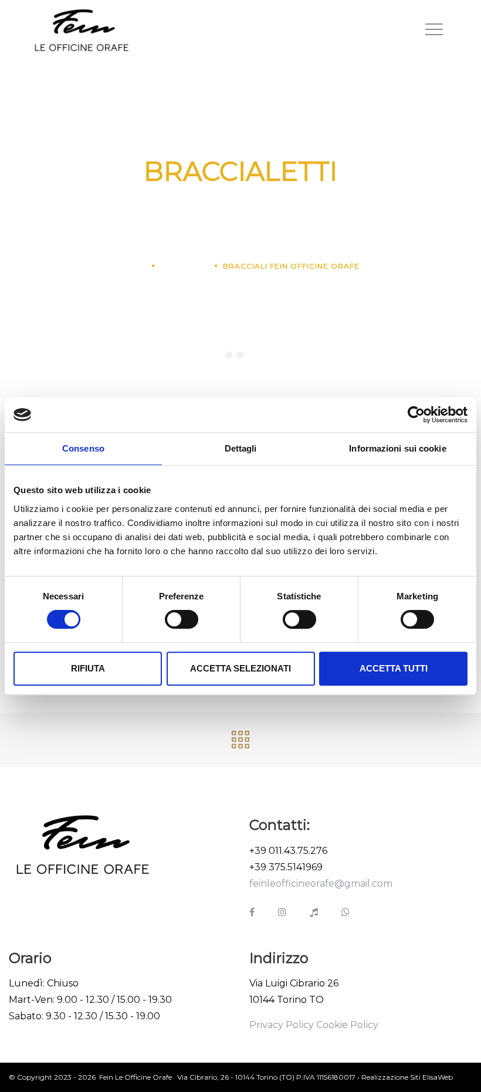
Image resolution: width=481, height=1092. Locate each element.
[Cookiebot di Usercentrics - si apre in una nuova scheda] (416, 414)
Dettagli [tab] (241, 448)
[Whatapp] (345, 912)
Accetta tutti (394, 668)
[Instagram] (282, 912)
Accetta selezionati (240, 668)
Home (134, 266)
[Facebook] (252, 912)
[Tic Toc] (314, 912)
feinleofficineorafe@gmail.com (320, 883)
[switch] (181, 619)
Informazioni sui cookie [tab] (397, 448)
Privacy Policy (281, 1024)
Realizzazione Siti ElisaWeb (407, 1077)
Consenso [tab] (83, 448)
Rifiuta (88, 668)
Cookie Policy (347, 1024)
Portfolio (184, 266)
